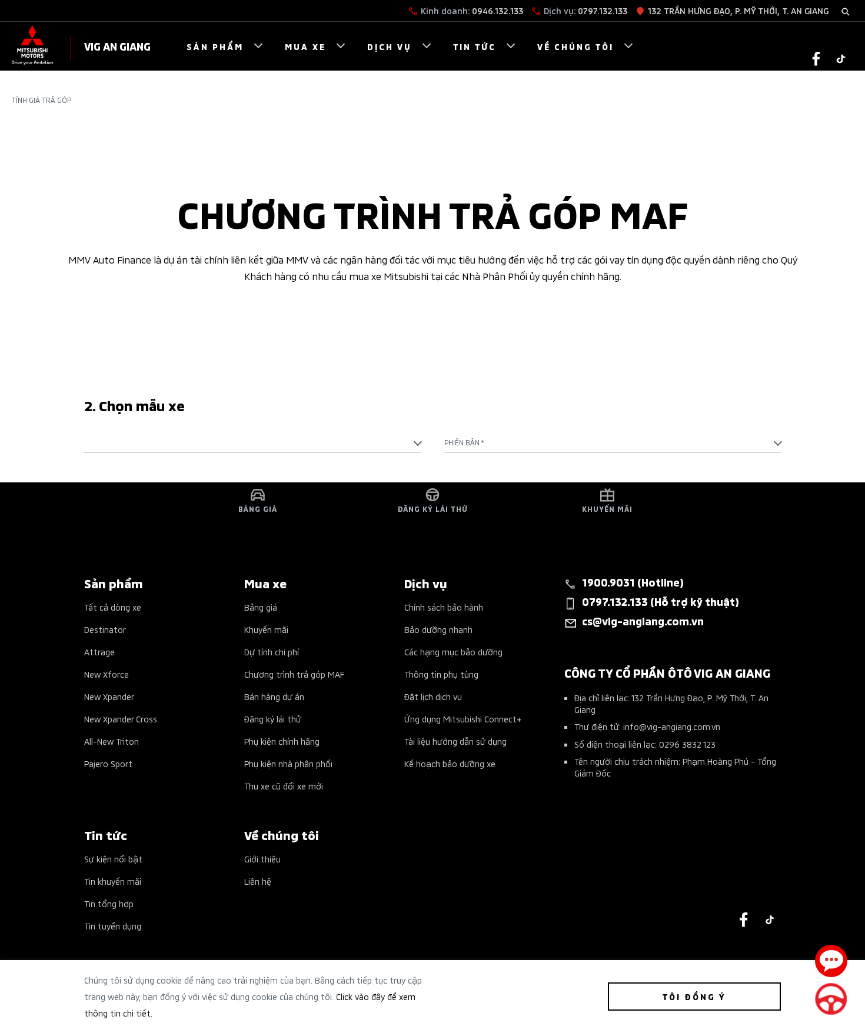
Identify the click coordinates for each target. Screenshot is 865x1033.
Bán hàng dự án (274, 696)
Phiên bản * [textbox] (464, 442)
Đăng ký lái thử (272, 718)
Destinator (105, 629)
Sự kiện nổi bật (113, 858)
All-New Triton (111, 741)
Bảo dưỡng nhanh (438, 629)
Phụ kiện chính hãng (282, 741)
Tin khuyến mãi (112, 881)
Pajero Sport (108, 763)
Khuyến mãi (266, 629)
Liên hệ (257, 881)
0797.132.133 (602, 10)
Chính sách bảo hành (443, 606)
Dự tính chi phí (271, 651)
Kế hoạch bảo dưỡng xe (449, 763)
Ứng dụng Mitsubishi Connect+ (462, 718)
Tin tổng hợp (109, 903)
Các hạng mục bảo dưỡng (453, 651)
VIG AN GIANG (117, 45)
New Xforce (106, 673)
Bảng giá (260, 606)
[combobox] (252, 442)
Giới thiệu (262, 858)
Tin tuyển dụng (112, 925)
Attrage (99, 651)
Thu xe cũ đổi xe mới (283, 785)
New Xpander (109, 696)
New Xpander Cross (120, 718)
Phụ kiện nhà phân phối (288, 763)
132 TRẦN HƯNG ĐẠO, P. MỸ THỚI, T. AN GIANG (738, 10)
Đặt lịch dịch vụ (433, 696)
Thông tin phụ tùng (441, 673)
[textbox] (252, 442)
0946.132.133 (497, 10)
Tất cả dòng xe (112, 606)
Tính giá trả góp (41, 100)
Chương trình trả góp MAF (294, 673)
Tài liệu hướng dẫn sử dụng (455, 741)
